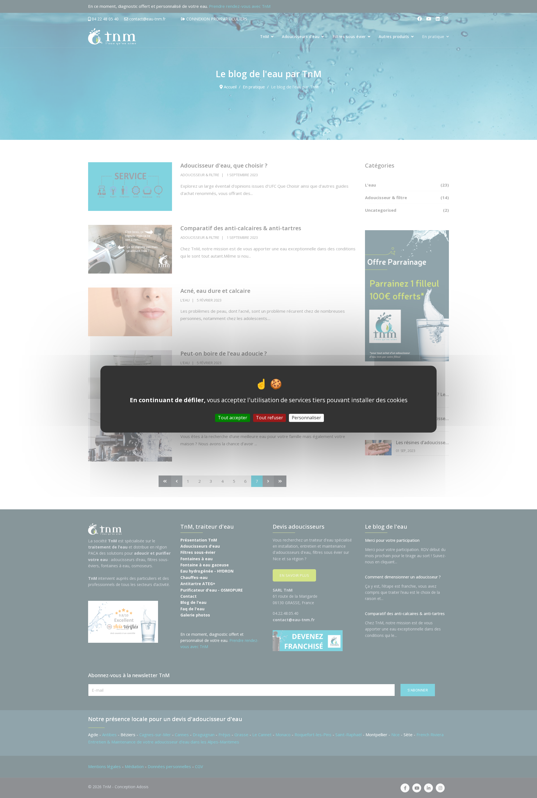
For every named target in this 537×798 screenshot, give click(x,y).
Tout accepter (232, 418)
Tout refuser (269, 418)
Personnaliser (306, 418)
